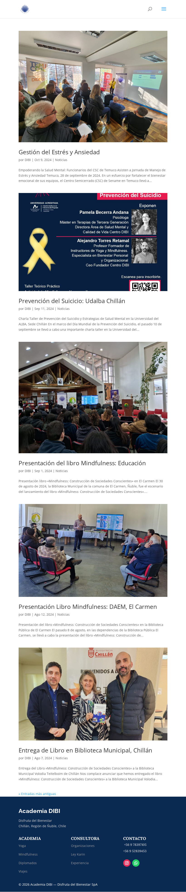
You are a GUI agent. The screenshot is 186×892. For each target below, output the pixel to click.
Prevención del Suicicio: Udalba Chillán (72, 301)
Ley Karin (78, 854)
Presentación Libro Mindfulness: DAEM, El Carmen (88, 607)
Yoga (22, 846)
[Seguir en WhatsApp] (136, 863)
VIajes (23, 871)
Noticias (61, 160)
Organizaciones (83, 846)
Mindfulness (28, 854)
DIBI (28, 160)
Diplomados (28, 863)
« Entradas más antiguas (37, 794)
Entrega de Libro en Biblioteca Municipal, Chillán (85, 750)
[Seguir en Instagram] (126, 863)
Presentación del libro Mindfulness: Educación (82, 463)
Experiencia (80, 863)
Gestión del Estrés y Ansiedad (59, 152)
